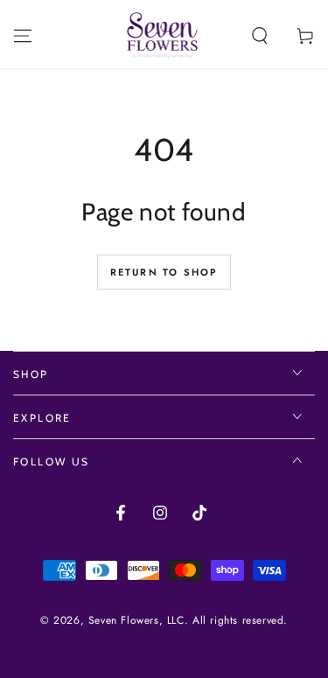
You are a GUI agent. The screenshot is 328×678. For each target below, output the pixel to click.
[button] (260, 36)
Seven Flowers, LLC (136, 620)
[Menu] (22, 36)
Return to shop (164, 272)
